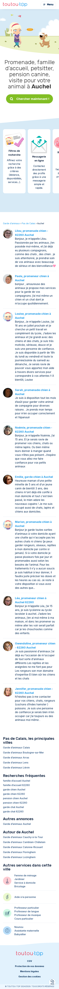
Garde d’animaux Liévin (16, 767)
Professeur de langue (26, 911)
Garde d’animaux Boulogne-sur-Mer (23, 752)
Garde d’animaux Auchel (17, 823)
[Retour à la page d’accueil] (15, 4)
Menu (50, 4)
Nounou (18, 927)
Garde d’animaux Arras (16, 757)
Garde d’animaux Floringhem (19, 852)
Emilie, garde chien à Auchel (34, 476)
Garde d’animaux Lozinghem (19, 857)
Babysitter (20, 934)
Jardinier (19, 879)
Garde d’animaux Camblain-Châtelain (24, 842)
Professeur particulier (26, 907)
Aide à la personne (25, 896)
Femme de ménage (25, 875)
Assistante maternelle (26, 930)
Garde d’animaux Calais (16, 747)
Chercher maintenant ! (32, 99)
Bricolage (19, 886)
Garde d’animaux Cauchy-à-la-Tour (23, 837)
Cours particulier (23, 918)
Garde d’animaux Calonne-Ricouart (23, 847)
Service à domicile (25, 882)
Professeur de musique (27, 915)
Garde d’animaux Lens (15, 762)
